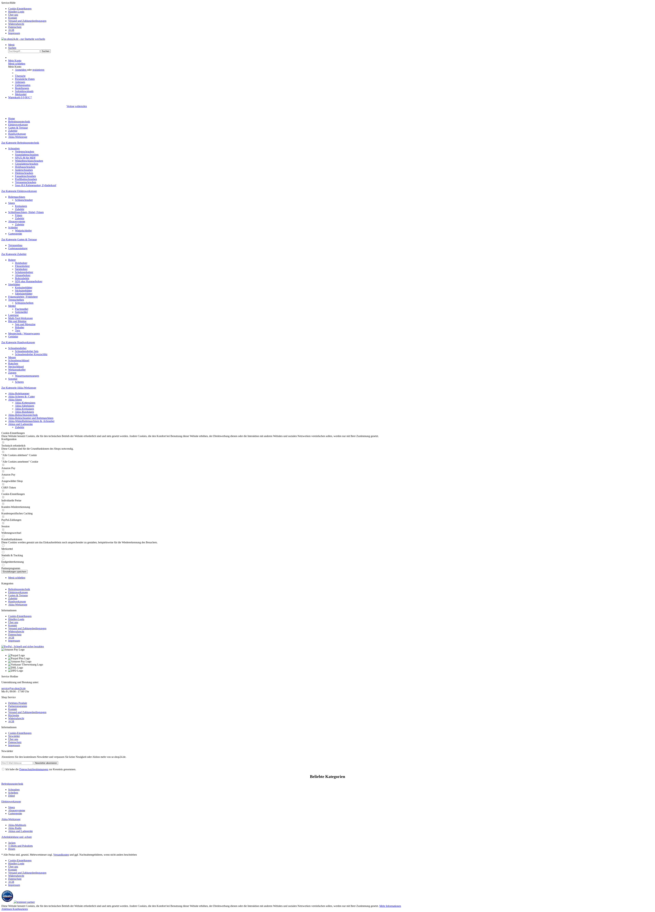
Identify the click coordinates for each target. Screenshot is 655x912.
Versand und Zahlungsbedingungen (27, 20)
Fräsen (18, 215)
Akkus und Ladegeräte (20, 424)
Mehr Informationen (390, 906)
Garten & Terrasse (18, 595)
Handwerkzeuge (17, 601)
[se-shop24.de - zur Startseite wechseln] (23, 38)
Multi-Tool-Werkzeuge (20, 318)
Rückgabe (13, 715)
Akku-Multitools (17, 825)
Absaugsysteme (16, 221)
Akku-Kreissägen (24, 408)
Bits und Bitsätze (17, 321)
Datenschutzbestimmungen (33, 769)
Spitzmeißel (21, 312)
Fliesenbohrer (22, 266)
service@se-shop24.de (13, 688)
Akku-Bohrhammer (18, 393)
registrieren (38, 69)
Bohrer (12, 259)
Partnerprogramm (17, 706)
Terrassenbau (15, 245)
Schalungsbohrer (24, 272)
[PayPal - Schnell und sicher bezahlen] (22, 646)
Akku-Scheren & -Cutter (21, 396)
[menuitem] (331, 8)
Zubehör (19, 209)
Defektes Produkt (17, 703)
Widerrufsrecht (16, 23)
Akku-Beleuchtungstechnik (23, 414)
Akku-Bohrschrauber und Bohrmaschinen (30, 418)
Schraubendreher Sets (26, 351)
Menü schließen (16, 63)
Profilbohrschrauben (26, 179)
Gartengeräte (15, 233)
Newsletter (14, 736)
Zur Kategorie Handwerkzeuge (18, 342)
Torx (17, 330)
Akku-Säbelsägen (24, 405)
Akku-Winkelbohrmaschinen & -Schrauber (31, 421)
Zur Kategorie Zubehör (13, 254)
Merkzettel (20, 94)
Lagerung (13, 315)
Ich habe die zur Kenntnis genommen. (40, 769)
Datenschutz (14, 27)
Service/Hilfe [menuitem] (23, 18)
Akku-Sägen (15, 399)
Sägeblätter (14, 284)
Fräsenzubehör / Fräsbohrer (23, 296)
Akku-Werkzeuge (17, 604)
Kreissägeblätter (23, 287)
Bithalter (19, 327)
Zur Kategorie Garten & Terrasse (19, 239)
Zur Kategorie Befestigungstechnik (20, 142)
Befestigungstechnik (19, 589)
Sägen (11, 203)
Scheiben (13, 792)
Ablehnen (7, 909)
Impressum (14, 33)
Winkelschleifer (23, 230)
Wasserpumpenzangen (27, 375)
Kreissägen (21, 206)
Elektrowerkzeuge (18, 592)
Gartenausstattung (17, 248)
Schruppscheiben (24, 302)
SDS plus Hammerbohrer (28, 281)
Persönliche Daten (25, 79)
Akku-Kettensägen (25, 402)
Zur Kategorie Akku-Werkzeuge (18, 387)
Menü (11, 44)
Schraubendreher (17, 348)
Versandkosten (61, 854)
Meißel (12, 305)
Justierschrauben (24, 169)
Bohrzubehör (22, 278)
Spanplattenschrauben (27, 154)
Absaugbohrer (22, 275)
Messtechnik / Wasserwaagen (24, 333)
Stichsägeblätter (23, 290)
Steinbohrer (21, 269)
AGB (11, 30)
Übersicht (20, 75)
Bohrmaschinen (16, 196)
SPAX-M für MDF (25, 157)
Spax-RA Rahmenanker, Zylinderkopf (35, 185)
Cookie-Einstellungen (20, 8)
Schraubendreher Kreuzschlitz (31, 354)
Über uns (13, 14)
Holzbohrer (21, 263)
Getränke (13, 336)
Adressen (20, 82)
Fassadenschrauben (25, 176)
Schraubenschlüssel (18, 360)
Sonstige (12, 378)
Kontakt (12, 17)
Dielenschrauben (24, 173)
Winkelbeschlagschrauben (29, 160)
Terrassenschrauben (25, 182)
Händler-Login (16, 11)
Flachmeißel (21, 309)
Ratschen (13, 363)
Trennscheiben (16, 299)
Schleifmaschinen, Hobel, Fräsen (26, 212)
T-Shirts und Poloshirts (20, 845)
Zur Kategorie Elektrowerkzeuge (19, 191)
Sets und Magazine (25, 324)
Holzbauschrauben (25, 166)
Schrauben (14, 148)
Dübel (11, 795)
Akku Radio (14, 828)
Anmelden (21, 69)
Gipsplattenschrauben (26, 163)
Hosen (11, 848)
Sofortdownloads (24, 91)
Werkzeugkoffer (17, 369)
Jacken (12, 842)
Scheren (19, 381)
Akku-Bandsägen (24, 411)
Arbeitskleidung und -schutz (16, 837)
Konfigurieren (20, 909)
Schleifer (13, 227)
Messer (12, 357)
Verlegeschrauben (24, 151)
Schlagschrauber (24, 199)
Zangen (12, 372)
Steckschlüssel (16, 366)
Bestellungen (22, 88)
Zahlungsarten (22, 85)
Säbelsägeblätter (23, 293)
